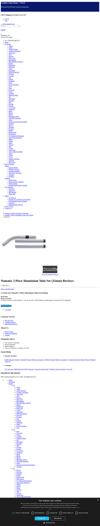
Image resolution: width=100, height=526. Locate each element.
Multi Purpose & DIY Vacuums (24, 369)
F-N (13, 429)
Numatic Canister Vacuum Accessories (17, 213)
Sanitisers (11, 175)
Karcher (11, 104)
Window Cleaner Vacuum (58, 369)
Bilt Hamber (12, 60)
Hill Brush (12, 99)
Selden (11, 141)
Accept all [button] (42, 518)
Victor (10, 153)
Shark (10, 143)
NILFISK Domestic (15, 118)
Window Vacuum (14, 169)
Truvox (11, 148)
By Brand (8, 44)
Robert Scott (12, 132)
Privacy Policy (9, 332)
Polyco (11, 125)
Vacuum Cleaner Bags (42, 369)
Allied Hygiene (13, 49)
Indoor (7, 166)
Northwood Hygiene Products (18, 122)
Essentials (12, 81)
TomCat (11, 145)
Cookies (7, 335)
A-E (13, 385)
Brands (11, 384)
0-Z (13, 468)
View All (7, 361)
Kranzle (11, 106)
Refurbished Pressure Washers (18, 185)
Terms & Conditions (11, 333)
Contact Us (8, 208)
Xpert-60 (11, 160)
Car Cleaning (9, 187)
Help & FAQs (9, 320)
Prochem (11, 127)
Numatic (11, 123)
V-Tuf (10, 157)
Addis (10, 47)
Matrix (11, 113)
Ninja (10, 120)
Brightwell (12, 65)
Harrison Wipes (13, 95)
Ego (10, 77)
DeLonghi (12, 70)
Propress (11, 129)
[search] (20, 26)
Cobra (10, 69)
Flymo (11, 92)
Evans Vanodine (14, 85)
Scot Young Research (15, 138)
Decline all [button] (58, 518)
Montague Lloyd (14, 116)
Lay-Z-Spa (12, 107)
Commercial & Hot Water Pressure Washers (81, 360)
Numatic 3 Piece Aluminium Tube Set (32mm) (19, 215)
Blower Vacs (13, 180)
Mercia (11, 115)
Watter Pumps (13, 183)
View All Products (50, 274)
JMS (10, 102)
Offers (7, 196)
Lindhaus (11, 109)
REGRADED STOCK (16, 205)
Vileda (11, 155)
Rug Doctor (12, 134)
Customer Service (10, 322)
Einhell (11, 79)
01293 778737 (9, 206)
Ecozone (11, 76)
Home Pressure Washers (16, 182)
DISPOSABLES (14, 72)
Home (6, 42)
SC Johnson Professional (16, 136)
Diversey (11, 74)
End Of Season (9, 164)
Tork (10, 146)
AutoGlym (12, 53)
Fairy (10, 88)
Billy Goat (12, 58)
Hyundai (11, 100)
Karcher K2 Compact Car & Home (19, 199)
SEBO (11, 139)
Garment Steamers (14, 171)
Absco (11, 46)
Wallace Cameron (14, 159)
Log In (7, 19)
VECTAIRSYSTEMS (16, 152)
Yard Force (12, 162)
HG (10, 97)
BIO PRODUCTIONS (16, 62)
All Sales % (12, 198)
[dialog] (50, 512)
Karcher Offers (13, 168)
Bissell (11, 63)
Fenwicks (12, 90)
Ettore (10, 83)
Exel (10, 86)
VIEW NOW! (5, 11)
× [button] (98, 500)
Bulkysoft (12, 67)
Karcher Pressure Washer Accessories (32, 360)
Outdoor (7, 178)
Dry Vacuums (9, 369)
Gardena (11, 93)
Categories (12, 382)
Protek (11, 130)
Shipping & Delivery (11, 324)
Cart (6, 20)
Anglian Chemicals (14, 51)
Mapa (10, 111)
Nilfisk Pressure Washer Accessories (56, 360)
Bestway (11, 56)
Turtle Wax (12, 150)
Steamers (11, 176)
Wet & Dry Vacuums (15, 173)
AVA (10, 55)
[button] (50, 523)
